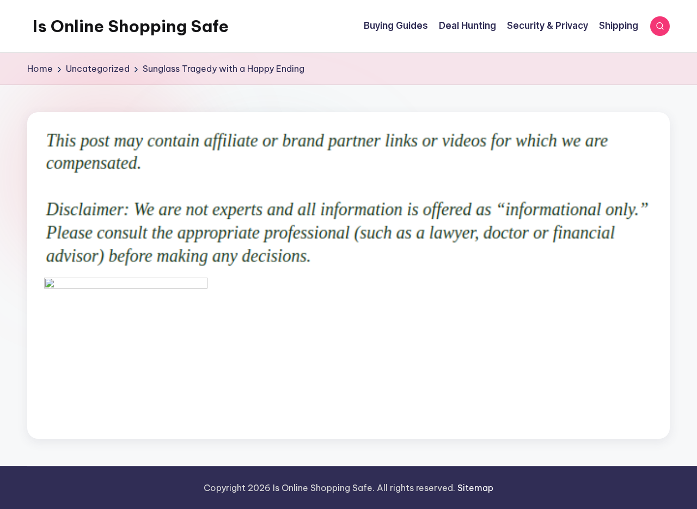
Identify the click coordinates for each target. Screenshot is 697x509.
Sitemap (475, 487)
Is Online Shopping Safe (131, 26)
